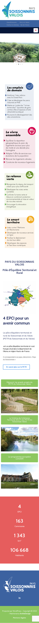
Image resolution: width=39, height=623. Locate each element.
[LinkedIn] (19, 598)
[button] (2, 51)
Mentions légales (19, 618)
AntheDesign (25, 614)
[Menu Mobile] (36, 30)
